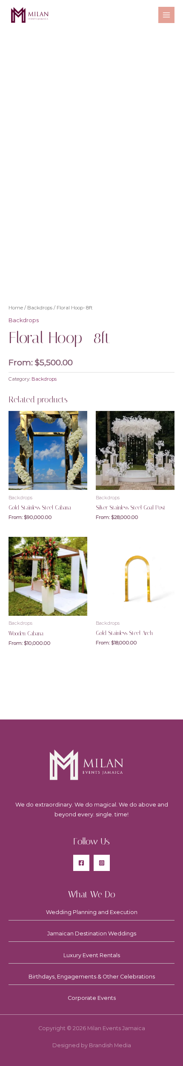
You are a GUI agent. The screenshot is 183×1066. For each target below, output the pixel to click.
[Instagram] (102, 863)
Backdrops (39, 308)
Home (16, 308)
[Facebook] (81, 863)
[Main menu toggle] (166, 15)
